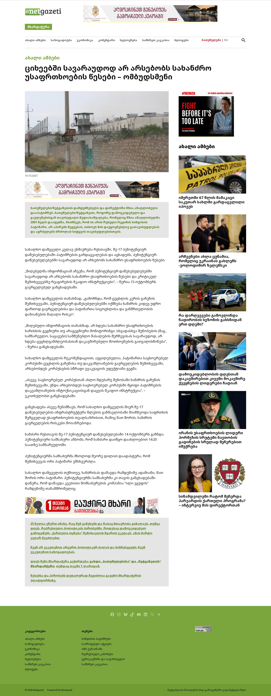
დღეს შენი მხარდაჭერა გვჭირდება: (60, 561)
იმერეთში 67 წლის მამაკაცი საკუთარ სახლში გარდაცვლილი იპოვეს (211, 202)
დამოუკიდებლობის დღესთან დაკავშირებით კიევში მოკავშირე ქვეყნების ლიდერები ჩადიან (212, 378)
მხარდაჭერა (38, 27)
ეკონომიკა (85, 40)
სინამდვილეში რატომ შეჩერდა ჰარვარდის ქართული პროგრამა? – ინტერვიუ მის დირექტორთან (212, 501)
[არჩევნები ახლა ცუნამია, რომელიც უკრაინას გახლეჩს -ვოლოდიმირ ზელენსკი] (212, 234)
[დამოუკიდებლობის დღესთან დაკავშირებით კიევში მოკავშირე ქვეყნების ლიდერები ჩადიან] (212, 351)
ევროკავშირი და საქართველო (103, 659)
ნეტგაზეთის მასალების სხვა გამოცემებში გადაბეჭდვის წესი (207, 690)
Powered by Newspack (59, 690)
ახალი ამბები (35, 40)
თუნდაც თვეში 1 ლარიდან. (78, 566)
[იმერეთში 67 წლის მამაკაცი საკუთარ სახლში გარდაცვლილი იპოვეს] (212, 175)
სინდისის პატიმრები (96, 638)
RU (226, 40)
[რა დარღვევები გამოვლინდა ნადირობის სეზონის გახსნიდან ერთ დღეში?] (212, 292)
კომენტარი (106, 40)
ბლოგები (181, 40)
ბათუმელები (211, 40)
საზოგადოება (61, 40)
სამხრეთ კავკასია (155, 40)
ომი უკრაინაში (92, 649)
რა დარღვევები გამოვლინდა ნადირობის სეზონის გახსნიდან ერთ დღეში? (210, 320)
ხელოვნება (128, 40)
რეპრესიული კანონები (97, 654)
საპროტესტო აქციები (97, 644)
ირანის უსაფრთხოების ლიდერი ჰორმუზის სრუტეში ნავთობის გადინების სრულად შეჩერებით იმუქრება (211, 439)
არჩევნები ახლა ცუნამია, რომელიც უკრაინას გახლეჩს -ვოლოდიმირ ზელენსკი (207, 261)
